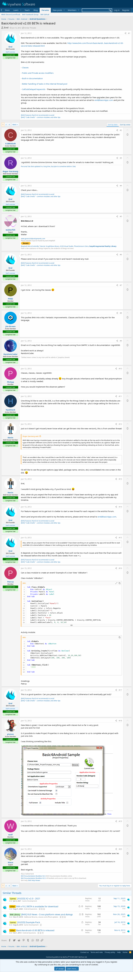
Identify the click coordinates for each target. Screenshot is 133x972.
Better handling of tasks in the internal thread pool (44, 83)
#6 (121, 254)
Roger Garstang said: (31, 436)
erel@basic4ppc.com (104, 100)
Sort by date (112, 124)
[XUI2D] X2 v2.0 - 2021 (28, 898)
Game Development (29, 901)
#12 (120, 424)
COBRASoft (10, 143)
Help (119, 952)
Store (7, 10)
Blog (36, 10)
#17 (120, 690)
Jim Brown (10, 326)
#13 (120, 479)
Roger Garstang (10, 171)
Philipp (10, 382)
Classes (25, 67)
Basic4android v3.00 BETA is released (35, 930)
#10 (120, 368)
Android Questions (30, 909)
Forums (45, 10)
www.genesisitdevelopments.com (33, 239)
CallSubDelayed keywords (33, 89)
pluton (10, 734)
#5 (121, 216)
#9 (121, 341)
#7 (121, 285)
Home (125, 952)
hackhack (10, 409)
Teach (27, 10)
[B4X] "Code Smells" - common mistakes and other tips (40, 117)
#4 (121, 185)
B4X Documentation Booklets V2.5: (33, 878)
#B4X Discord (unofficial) (10, 14)
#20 (120, 849)
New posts (57, 10)
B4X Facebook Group (30, 14)
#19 (120, 821)
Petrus (10, 581)
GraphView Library (52, 246)
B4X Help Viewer (34, 880)
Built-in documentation (32, 78)
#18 (120, 720)
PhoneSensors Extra (81, 246)
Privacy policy (110, 952)
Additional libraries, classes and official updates (41, 917)
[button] (17, 10)
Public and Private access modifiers (38, 73)
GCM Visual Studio (66, 246)
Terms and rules (97, 952)
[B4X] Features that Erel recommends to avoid (37, 115)
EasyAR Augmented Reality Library (102, 246)
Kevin (10, 437)
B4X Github (45, 14)
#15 (120, 537)
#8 (121, 313)
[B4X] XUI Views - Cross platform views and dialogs (47, 914)
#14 (120, 507)
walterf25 (10, 229)
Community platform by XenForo (66, 957)
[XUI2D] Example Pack (28, 922)
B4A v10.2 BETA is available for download (37, 906)
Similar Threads (30, 28)
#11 (120, 396)
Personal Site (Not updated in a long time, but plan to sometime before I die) (48, 166)
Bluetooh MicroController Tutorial (33, 246)
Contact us (84, 952)
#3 (121, 158)
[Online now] (10, 859)
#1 (129, 33)
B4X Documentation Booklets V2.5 (33, 876)
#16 (120, 568)
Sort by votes (125, 124)
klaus (10, 862)
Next (14, 124)
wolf (10, 834)
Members (72, 10)
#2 (121, 130)
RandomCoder (11, 354)
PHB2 (10, 298)
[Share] (125, 33)
